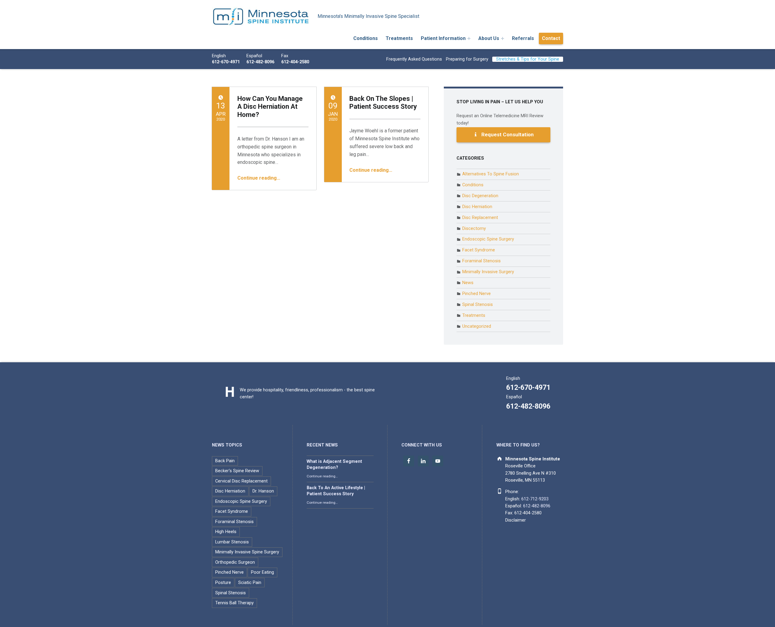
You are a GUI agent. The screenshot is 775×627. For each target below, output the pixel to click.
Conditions (365, 38)
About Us (488, 38)
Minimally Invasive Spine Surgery (247, 552)
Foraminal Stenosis (481, 261)
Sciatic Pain (249, 582)
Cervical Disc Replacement (241, 481)
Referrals (523, 38)
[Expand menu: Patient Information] (468, 38)
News (467, 282)
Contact (551, 38)
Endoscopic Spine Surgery (488, 239)
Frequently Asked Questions (414, 59)
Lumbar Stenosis (232, 542)
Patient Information (443, 38)
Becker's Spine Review (237, 470)
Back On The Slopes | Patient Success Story (383, 102)
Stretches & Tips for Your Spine (527, 59)
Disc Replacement (480, 217)
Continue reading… (258, 178)
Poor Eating (262, 572)
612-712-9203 (535, 499)
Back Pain (225, 460)
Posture (223, 582)
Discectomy (474, 228)
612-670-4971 (226, 62)
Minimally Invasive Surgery (488, 271)
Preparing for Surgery (467, 59)
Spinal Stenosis (477, 304)
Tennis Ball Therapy (234, 602)
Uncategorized (476, 326)
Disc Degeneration (480, 195)
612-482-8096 (260, 62)
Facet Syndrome (478, 250)
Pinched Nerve (476, 293)
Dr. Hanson (263, 491)
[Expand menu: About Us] (502, 38)
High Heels (225, 531)
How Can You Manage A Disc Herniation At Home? (270, 106)
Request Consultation (507, 134)
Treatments (399, 38)
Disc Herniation (477, 206)
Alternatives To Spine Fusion (490, 174)
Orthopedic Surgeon (235, 562)
